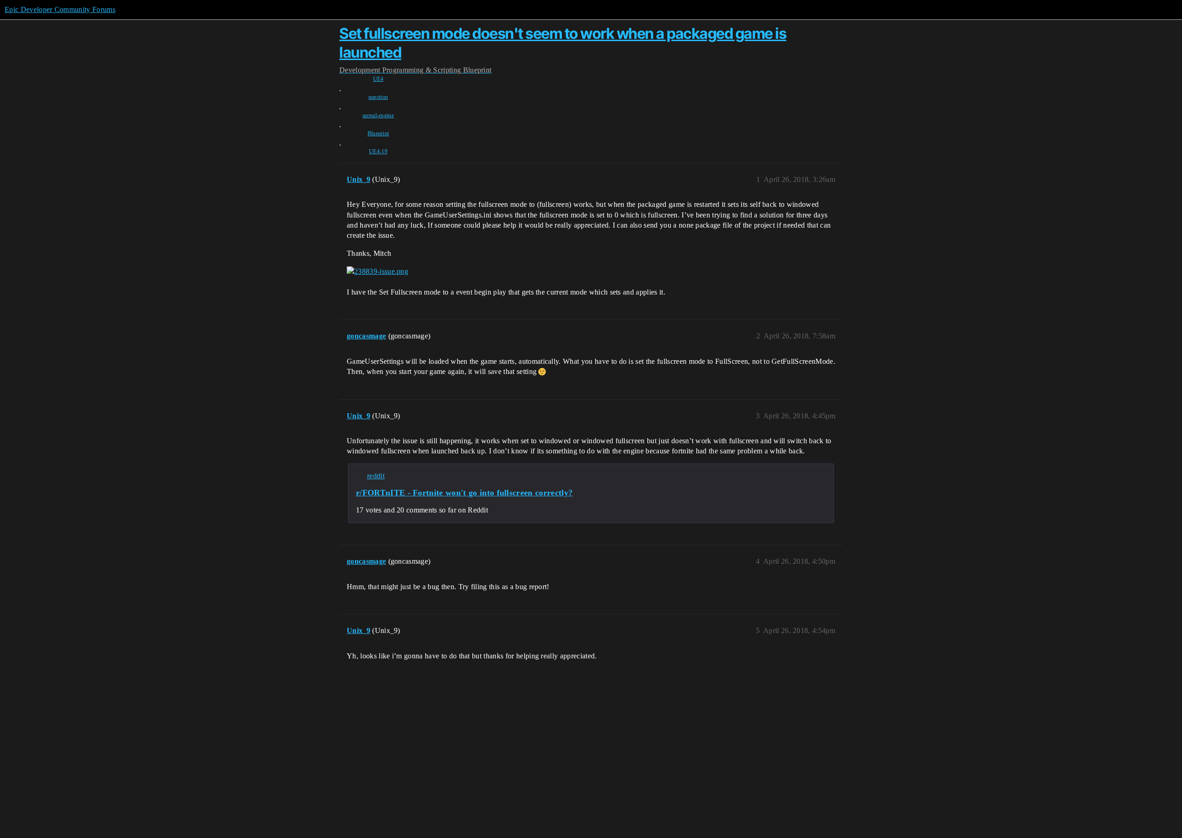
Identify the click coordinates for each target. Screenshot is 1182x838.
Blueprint (378, 133)
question (378, 97)
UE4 (378, 79)
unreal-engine (378, 115)
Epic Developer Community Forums (60, 9)
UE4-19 (378, 151)
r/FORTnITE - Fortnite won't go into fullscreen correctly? (464, 492)
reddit (376, 476)
